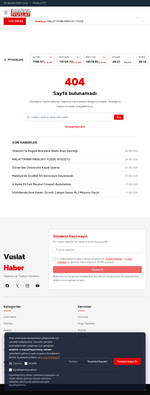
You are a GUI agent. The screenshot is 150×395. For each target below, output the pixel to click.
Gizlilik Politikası (114, 258)
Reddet (73, 361)
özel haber (10, 317)
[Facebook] (7, 285)
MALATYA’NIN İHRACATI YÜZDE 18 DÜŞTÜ (41, 159)
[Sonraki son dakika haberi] (143, 21)
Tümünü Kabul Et (127, 361)
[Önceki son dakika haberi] (31, 21)
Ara (119, 117)
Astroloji (83, 317)
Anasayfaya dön (75, 126)
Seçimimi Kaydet (97, 361)
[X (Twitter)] (17, 285)
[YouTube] (37, 285)
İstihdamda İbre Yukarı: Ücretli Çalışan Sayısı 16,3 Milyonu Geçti (55, 192)
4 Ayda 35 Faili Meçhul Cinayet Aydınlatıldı (41, 184)
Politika (8, 323)
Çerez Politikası (50, 357)
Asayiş (8, 330)
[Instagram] (27, 285)
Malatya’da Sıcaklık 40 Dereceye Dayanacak (42, 176)
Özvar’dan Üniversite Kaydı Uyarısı (36, 167)
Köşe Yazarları (86, 323)
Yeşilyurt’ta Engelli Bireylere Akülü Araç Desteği (45, 151)
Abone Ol (97, 269)
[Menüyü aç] (6, 12)
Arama (82, 330)
